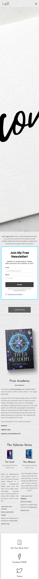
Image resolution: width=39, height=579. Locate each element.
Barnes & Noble (26, 501)
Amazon (4, 425)
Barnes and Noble (7, 512)
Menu (36, 4)
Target (3, 515)
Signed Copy (5, 524)
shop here (13, 521)
